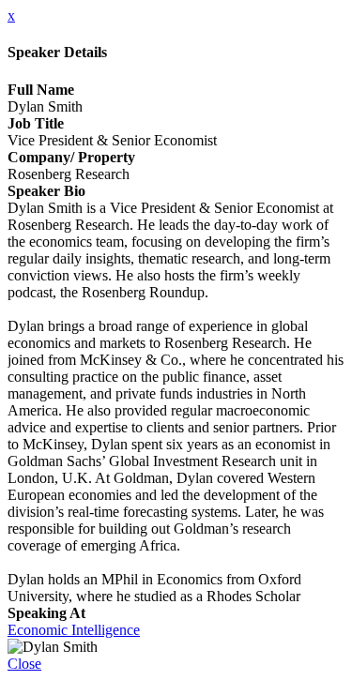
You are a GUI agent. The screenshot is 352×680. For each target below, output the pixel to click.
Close (24, 664)
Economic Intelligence (74, 630)
